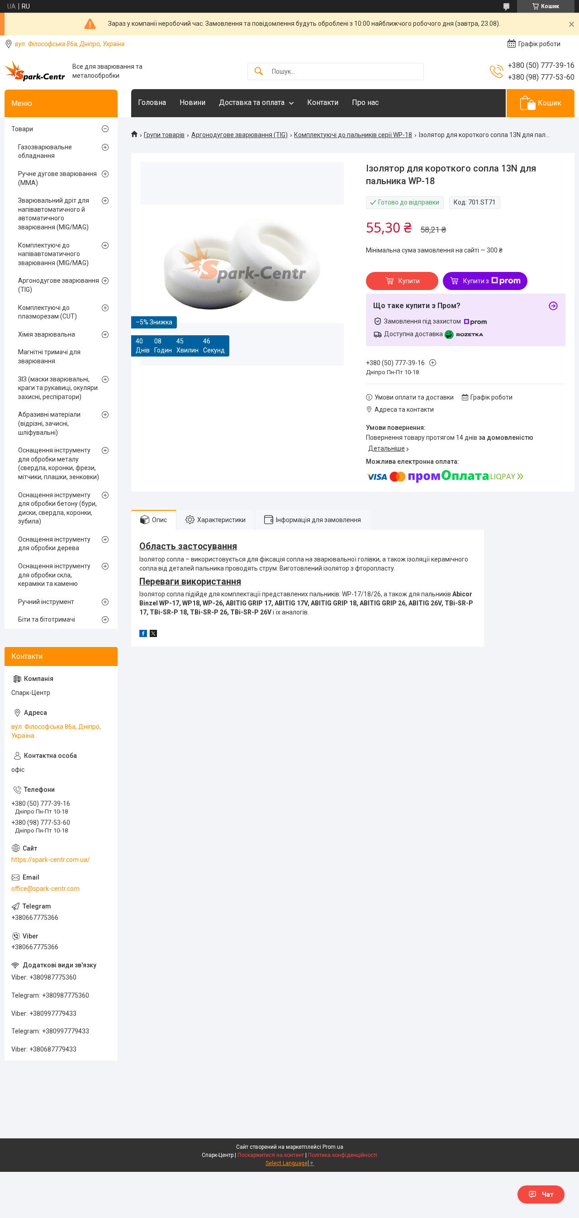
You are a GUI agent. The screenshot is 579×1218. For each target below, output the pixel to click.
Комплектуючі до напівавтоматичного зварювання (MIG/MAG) (53, 254)
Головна (152, 102)
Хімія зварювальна (46, 334)
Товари (22, 129)
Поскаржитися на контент (270, 1155)
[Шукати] (258, 72)
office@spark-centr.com (45, 888)
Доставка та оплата (252, 102)
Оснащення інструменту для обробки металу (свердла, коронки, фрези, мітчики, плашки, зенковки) (58, 464)
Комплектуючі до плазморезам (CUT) (47, 312)
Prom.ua (333, 1147)
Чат (548, 1194)
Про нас (365, 102)
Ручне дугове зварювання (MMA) (57, 178)
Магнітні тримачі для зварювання (49, 356)
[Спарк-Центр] (35, 71)
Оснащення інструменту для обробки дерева (54, 544)
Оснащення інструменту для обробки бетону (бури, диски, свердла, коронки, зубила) (57, 508)
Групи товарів (164, 134)
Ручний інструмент (46, 601)
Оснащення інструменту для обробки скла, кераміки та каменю (54, 574)
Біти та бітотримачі (46, 619)
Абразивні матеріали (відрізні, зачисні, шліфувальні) (49, 423)
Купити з (476, 281)
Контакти (322, 102)
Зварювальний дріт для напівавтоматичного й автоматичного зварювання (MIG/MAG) (53, 214)
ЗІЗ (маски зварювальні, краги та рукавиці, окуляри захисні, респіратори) (58, 388)
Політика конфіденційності (342, 1155)
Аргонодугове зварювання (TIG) (239, 134)
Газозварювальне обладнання (45, 151)
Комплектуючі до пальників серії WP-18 (353, 134)
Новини (192, 102)
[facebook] (143, 634)
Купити (409, 281)
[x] (153, 634)
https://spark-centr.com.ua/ (50, 859)
